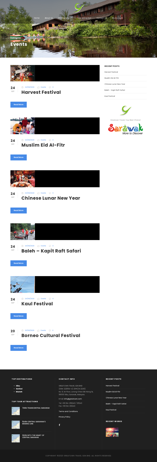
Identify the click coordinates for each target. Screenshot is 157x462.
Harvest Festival (41, 92)
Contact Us (102, 18)
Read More (18, 104)
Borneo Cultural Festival (50, 335)
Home (37, 18)
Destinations (63, 18)
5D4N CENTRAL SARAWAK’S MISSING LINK (34, 422)
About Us (49, 18)
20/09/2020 (29, 330)
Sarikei (19, 389)
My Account (117, 18)
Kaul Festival (37, 303)
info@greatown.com (73, 399)
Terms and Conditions (68, 411)
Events (43, 87)
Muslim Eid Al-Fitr (43, 145)
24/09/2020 (29, 87)
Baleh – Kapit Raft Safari (51, 251)
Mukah (19, 391)
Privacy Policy (64, 417)
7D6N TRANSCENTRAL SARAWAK (36, 408)
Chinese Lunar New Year (50, 198)
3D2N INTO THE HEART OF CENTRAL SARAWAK (33, 436)
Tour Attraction (84, 18)
